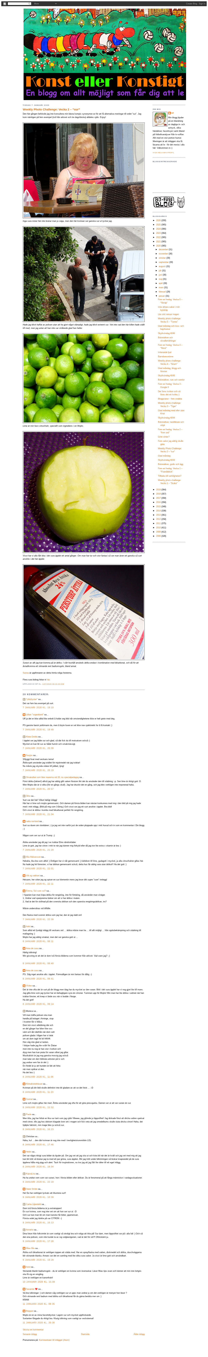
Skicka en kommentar (33, 1329)
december (164, 249)
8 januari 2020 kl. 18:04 (38, 1166)
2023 (158, 233)
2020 (158, 245)
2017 (158, 498)
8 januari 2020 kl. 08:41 (38, 979)
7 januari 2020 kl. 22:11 (38, 884)
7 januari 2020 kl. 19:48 (38, 729)
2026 (158, 220)
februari (162, 291)
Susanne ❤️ (32, 1289)
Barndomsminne (165, 356)
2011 (158, 523)
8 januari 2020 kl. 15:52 (38, 1107)
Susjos (29, 755)
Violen (29, 985)
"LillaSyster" (32, 699)
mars (161, 287)
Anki (28, 926)
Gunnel (29, 1099)
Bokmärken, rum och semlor (171, 380)
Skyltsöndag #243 (166, 460)
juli (160, 270)
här (48, 679)
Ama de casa (32, 948)
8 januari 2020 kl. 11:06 (38, 1077)
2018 (158, 494)
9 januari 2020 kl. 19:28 (38, 1260)
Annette (29, 1229)
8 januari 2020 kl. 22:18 (38, 1182)
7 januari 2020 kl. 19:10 (38, 707)
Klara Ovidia (32, 736)
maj (161, 279)
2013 (158, 515)
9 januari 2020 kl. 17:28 (38, 1241)
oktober (162, 258)
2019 (158, 489)
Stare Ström (31, 1189)
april (161, 283)
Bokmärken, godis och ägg (170, 464)
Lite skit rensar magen (168, 314)
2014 (158, 510)
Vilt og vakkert (33, 875)
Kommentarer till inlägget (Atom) (54, 1340)
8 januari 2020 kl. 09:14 (38, 1004)
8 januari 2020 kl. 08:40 (38, 963)
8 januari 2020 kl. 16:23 (38, 1129)
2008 (158, 536)
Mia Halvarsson (33, 857)
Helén (28, 1152)
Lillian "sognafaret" (35, 714)
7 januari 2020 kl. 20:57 (38, 789)
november (164, 253)
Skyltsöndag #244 (166, 418)
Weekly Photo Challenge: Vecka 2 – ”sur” (51, 109)
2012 (158, 519)
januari (162, 296)
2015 (158, 506)
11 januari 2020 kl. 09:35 (39, 1304)
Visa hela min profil (163, 153)
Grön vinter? (163, 437)
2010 (158, 527)
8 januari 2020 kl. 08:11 (38, 941)
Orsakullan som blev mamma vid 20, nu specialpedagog (52, 777)
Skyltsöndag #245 (166, 375)
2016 (158, 502)
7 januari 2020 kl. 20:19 (38, 770)
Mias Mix (30, 1248)
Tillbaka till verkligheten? (169, 476)
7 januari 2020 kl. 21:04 (38, 814)
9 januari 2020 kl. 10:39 (38, 1197)
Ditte (28, 796)
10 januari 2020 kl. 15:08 (39, 1282)
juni (161, 275)
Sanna (26, 673)
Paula (28, 1114)
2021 (158, 241)
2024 (158, 229)
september (164, 262)
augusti (162, 266)
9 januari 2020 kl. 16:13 (38, 1222)
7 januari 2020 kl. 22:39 (38, 919)
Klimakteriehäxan (34, 1084)
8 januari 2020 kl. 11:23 (38, 1092)
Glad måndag (164, 456)
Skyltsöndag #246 (166, 333)
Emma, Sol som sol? (36, 891)
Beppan (29, 1311)
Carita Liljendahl (33, 1204)
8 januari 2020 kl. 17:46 (38, 1144)
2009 (158, 532)
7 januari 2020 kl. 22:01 (38, 868)
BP (172, 113)
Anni (28, 1267)
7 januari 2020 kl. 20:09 (38, 748)
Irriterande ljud (164, 352)
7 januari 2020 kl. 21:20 (38, 850)
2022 (158, 237)
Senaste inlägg (30, 1334)
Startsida (85, 1334)
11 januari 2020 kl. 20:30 (39, 1322)
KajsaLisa (30, 1173)
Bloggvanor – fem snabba (170, 399)
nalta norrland (32, 821)
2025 (158, 224)
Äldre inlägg (139, 1334)
